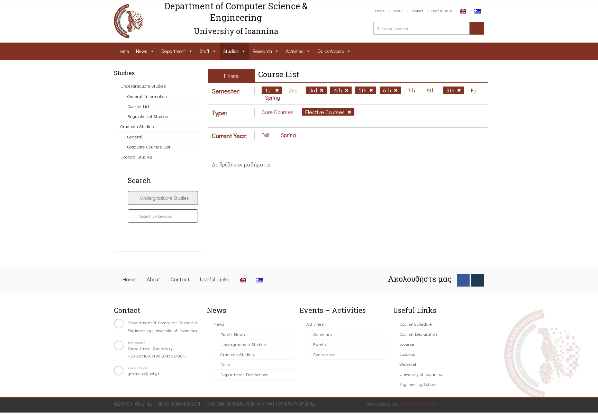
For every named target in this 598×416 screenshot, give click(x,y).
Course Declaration (418, 334)
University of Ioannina (420, 374)
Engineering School (417, 384)
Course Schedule (415, 324)
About (397, 10)
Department (173, 51)
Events (319, 344)
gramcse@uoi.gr (144, 373)
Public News (232, 334)
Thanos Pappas (418, 403)
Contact (417, 10)
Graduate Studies (137, 126)
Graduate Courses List (148, 147)
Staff (204, 51)
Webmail (407, 364)
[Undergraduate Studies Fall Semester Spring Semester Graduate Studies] (163, 198)
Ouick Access (330, 51)
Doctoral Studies (136, 157)
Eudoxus (407, 354)
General (134, 136)
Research (262, 51)
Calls (225, 364)
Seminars (322, 334)
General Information (147, 96)
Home (380, 10)
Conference (324, 354)
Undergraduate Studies (143, 86)
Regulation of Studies (147, 116)
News (141, 51)
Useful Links (441, 10)
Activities (294, 51)
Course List (138, 106)
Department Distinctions (244, 374)
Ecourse (406, 344)
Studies (231, 51)
